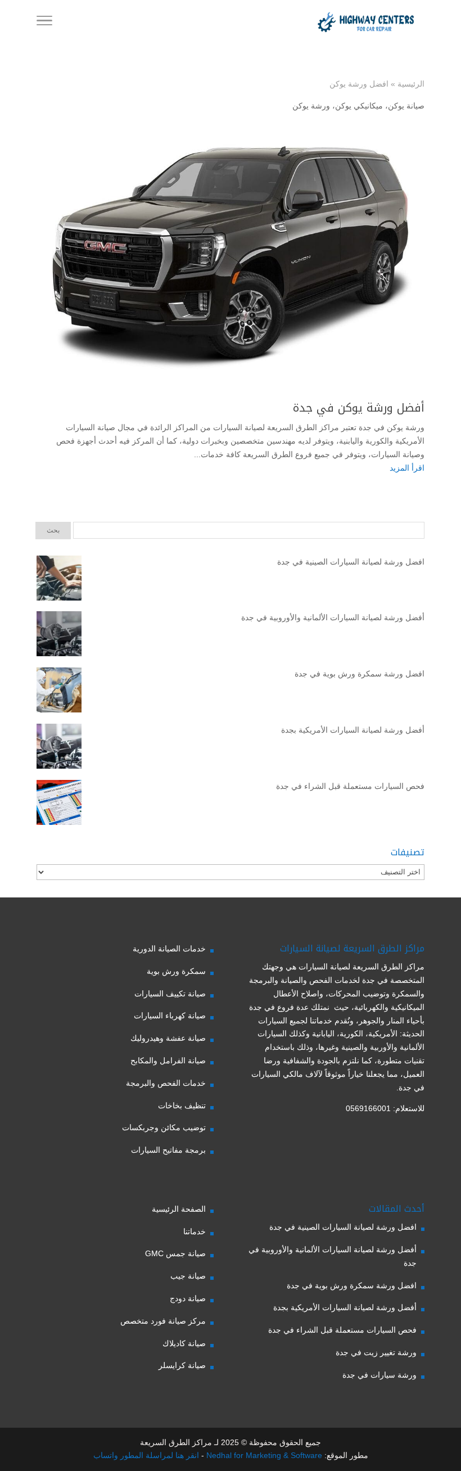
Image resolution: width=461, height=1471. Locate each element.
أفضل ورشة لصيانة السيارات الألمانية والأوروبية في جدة (332, 617)
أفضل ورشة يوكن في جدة (358, 407)
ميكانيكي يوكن (359, 105)
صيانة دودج (188, 1298)
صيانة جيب (188, 1275)
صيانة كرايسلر (182, 1365)
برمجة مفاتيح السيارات (168, 1149)
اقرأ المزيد (407, 467)
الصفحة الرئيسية (179, 1208)
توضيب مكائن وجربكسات (164, 1127)
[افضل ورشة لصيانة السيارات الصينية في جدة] (59, 580)
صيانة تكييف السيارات (170, 993)
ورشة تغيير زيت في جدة (376, 1352)
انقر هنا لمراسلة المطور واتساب (146, 1455)
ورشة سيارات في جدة (379, 1374)
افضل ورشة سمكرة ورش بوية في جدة (359, 673)
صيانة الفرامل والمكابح (168, 1060)
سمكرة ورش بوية (176, 971)
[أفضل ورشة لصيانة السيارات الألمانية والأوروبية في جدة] (59, 636)
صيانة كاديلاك (184, 1343)
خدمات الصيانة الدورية (169, 948)
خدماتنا (194, 1231)
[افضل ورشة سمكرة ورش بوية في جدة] (59, 692)
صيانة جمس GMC (175, 1253)
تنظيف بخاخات (182, 1105)
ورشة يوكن (311, 105)
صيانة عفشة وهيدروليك (168, 1038)
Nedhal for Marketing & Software (263, 1455)
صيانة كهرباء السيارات (170, 1015)
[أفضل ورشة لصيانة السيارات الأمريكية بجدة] (59, 748)
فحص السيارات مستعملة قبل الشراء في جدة (350, 786)
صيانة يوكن (406, 105)
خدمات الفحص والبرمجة (166, 1083)
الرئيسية (410, 83)
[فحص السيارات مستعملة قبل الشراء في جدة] (59, 804)
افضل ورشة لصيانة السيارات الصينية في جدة (350, 561)
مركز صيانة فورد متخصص (163, 1320)
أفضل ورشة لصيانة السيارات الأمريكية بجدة (352, 729)
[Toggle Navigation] (44, 22)
